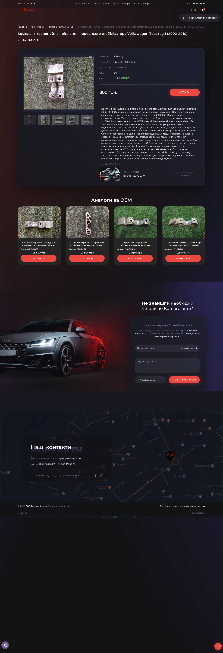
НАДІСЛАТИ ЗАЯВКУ (184, 380)
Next (205, 235)
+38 (27, 3)
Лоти (97, 3)
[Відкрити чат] (218, 646)
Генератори (128, 3)
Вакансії (22, 513)
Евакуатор (143, 3)
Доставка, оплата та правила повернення (184, 174)
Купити (185, 92)
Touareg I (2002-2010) (134, 176)
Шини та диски (111, 3)
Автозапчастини (83, 3)
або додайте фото (187, 348)
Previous (18, 235)
